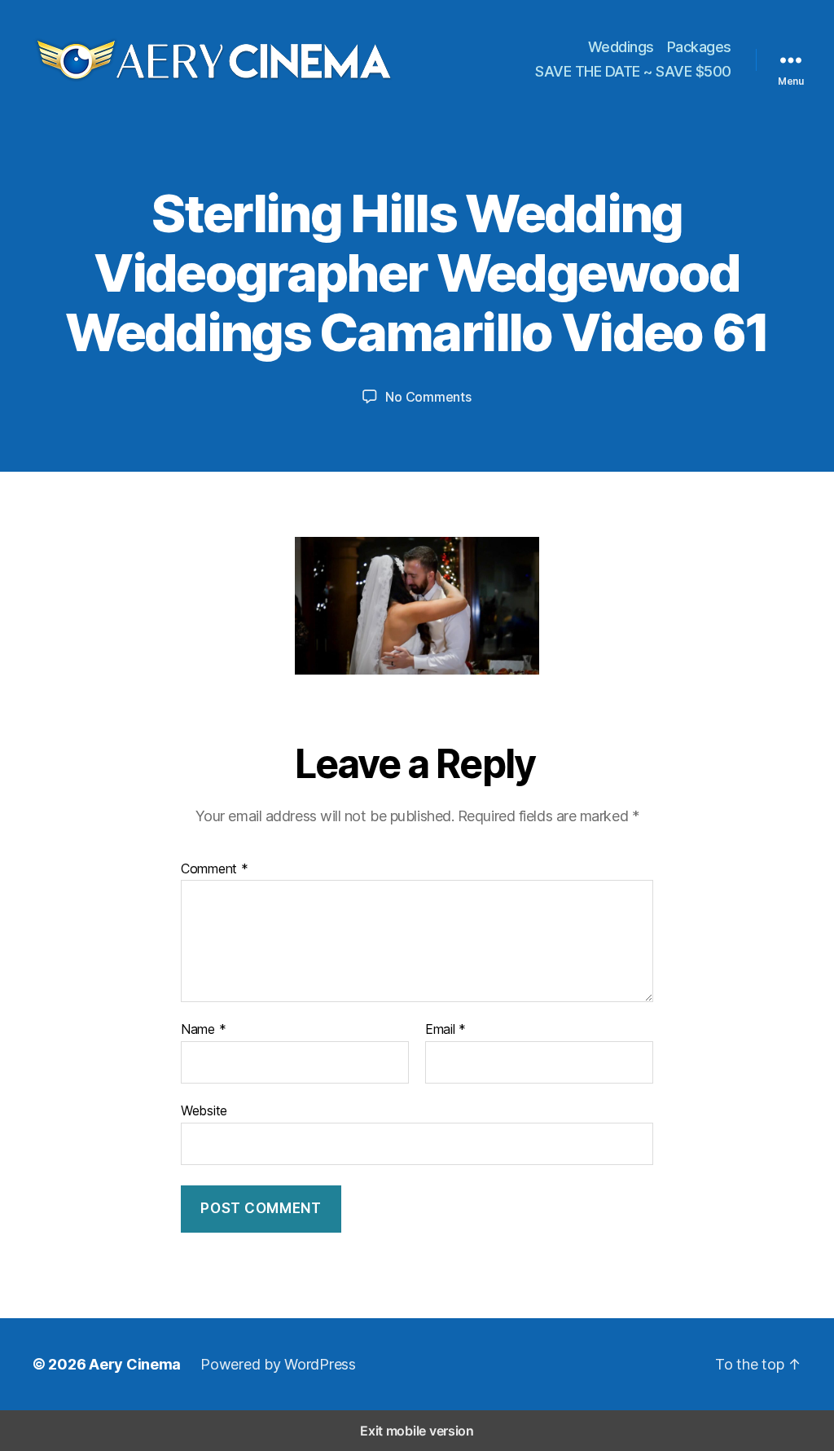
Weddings (621, 46)
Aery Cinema (135, 1364)
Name (203, 1029)
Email (445, 1029)
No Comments (428, 397)
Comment (214, 869)
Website (204, 1110)
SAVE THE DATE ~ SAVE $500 (633, 71)
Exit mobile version (417, 1430)
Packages (699, 46)
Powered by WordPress (278, 1364)
